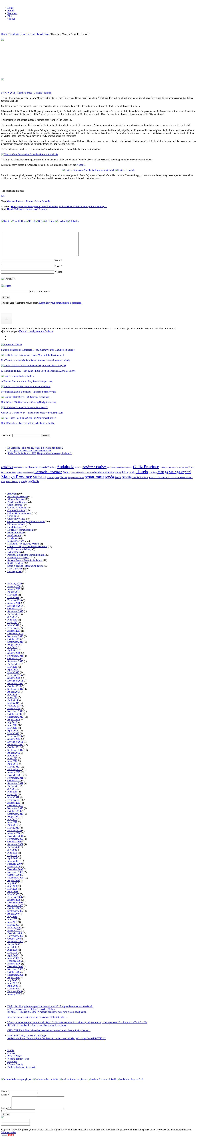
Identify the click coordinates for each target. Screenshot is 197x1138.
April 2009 (12, 858)
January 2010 (13, 833)
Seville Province (140, 477)
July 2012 (12, 755)
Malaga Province (16, 476)
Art (108, 467)
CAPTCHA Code (39, 291)
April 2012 (12, 764)
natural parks (53, 477)
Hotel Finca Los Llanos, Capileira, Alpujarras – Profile (27, 423)
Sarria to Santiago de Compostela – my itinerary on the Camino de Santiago (38, 349)
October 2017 (14, 608)
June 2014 (12, 697)
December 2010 (15, 805)
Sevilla (118, 477)
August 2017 (13, 614)
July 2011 (12, 789)
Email (58, 266)
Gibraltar (11, 516)
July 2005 (12, 980)
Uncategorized (14, 571)
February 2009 (14, 863)
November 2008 (15, 872)
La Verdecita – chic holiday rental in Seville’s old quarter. (35, 447)
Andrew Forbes (24, 92)
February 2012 (14, 769)
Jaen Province (14, 535)
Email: (5, 1094)
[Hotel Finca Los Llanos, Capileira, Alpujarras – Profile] (28, 418)
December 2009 (15, 836)
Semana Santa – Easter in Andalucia (24, 560)
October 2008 (14, 875)
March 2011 (13, 797)
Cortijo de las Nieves (180, 467)
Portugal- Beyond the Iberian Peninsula (26, 554)
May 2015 (12, 666)
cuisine (12, 472)
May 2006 (12, 952)
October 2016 (14, 639)
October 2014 (14, 686)
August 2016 (13, 644)
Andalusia (78, 467)
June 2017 (12, 619)
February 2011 (14, 800)
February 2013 (14, 736)
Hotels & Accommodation (20, 529)
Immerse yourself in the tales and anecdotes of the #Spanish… (37, 1017)
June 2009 (12, 852)
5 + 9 (4, 1111)
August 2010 (13, 816)
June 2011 (12, 791)
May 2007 (12, 922)
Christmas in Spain (166, 467)
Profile (10, 1050)
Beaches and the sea (17, 502)
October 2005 (14, 972)
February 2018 (14, 600)
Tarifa (35, 481)
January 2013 (13, 739)
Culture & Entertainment (19, 513)
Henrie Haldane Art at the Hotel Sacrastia (27, 209)
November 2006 (15, 936)
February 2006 (14, 961)
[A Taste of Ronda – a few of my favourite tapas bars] (17, 376)
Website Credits (15, 1064)
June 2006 (12, 949)
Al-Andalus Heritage (17, 496)
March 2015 (13, 672)
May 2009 (12, 855)
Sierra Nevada (12, 481)
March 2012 (13, 766)
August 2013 (13, 719)
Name (58, 260)
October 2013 (14, 714)
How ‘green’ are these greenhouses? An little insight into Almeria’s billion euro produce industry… (59, 206)
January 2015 (13, 678)
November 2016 (15, 636)
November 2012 (15, 744)
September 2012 (15, 750)
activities (7, 467)
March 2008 (13, 894)
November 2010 (15, 808)
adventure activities (20, 468)
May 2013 (12, 728)
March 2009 (13, 861)
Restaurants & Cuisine (18, 557)
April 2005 (12, 985)
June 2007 (12, 919)
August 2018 (13, 592)
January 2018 (13, 603)
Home (4, 34)
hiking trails (129, 472)
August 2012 (13, 752)
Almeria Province (47, 467)
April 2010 (12, 825)
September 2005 (15, 974)
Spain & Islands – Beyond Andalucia (25, 566)
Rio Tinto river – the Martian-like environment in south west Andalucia (35, 360)
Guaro (66, 472)
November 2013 (15, 711)
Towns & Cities (15, 568)
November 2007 (15, 905)
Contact (11, 1053)
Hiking (118, 472)
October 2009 (14, 841)
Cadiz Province (146, 466)
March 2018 (13, 597)
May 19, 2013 (8, 92)
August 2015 (13, 664)
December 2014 (15, 680)
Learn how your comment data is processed (60, 302)
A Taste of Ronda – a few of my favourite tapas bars (26, 381)
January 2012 (13, 772)
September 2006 (15, 941)
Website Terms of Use (18, 1058)
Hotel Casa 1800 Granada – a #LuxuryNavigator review (28, 402)
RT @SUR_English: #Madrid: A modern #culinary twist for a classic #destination (46, 1012)
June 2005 (12, 983)
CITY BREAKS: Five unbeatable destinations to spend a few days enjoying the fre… (48, 1030)
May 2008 (12, 888)
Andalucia (65, 466)
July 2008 (12, 883)
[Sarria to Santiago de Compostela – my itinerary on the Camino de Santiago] (11, 344)
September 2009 (15, 844)
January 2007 (13, 930)
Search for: (6, 435)
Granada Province (42, 92)
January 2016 (13, 653)
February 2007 (14, 927)
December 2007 (15, 902)
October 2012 (14, 747)
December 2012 (15, 741)
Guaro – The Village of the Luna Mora (26, 521)
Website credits (8, 1132)
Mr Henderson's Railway (19, 549)
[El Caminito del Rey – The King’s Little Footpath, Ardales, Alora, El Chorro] (33, 365)
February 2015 (14, 675)
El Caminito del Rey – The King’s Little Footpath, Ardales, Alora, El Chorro (38, 370)
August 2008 (13, 880)
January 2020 (13, 586)
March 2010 (13, 827)
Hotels (142, 471)
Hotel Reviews (14, 527)
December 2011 (15, 775)
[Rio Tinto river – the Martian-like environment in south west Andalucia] (32, 355)
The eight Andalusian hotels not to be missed (29, 450)
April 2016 (12, 650)
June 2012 (12, 758)
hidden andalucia (104, 472)
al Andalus (33, 467)
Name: (5, 1091)
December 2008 (15, 869)
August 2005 (13, 977)
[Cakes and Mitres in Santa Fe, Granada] (52, 56)
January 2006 (13, 963)
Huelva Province (15, 532)
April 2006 (12, 955)
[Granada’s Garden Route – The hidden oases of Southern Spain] (24, 407)
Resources (12, 1061)
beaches (114, 467)
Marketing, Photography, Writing (23, 543)
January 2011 (13, 802)
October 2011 (14, 780)
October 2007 (14, 908)
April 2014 (12, 700)
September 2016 (15, 642)
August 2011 (13, 786)
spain (22, 481)
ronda (109, 477)
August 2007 (13, 913)
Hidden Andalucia (16, 524)
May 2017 (12, 622)
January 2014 (13, 708)
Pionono (80, 165)
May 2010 (12, 822)
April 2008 (12, 891)
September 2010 (15, 814)
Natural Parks (14, 552)
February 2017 (14, 628)
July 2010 (12, 819)
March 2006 (13, 958)
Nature (63, 477)
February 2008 (14, 897)
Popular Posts (14, 336)
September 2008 (15, 877)
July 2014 (12, 694)
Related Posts (13, 339)
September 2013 (15, 716)
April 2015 (12, 669)
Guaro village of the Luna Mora (82, 472)
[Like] (1, 190)
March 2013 (13, 733)
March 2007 (13, 924)
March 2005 (13, 988)
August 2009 (13, 847)
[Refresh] (6, 285)
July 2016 (12, 647)
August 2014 (13, 691)
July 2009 (12, 850)
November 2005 (15, 969)
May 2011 (12, 794)
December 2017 (15, 605)
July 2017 (12, 617)
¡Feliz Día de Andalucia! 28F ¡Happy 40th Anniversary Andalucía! (39, 453)
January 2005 (13, 994)
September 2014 (15, 689)
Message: (6, 1108)
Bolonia (120, 468)
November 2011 (15, 777)
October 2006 (14, 938)
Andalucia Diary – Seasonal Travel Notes (29, 34)
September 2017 (15, 611)
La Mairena (153, 473)
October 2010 (14, 811)
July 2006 (12, 947)
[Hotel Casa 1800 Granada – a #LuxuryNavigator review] (26, 397)
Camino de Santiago (17, 507)
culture (19, 472)
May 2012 (12, 761)
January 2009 (13, 866)
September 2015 (15, 661)
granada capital (28, 472)
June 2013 (12, 725)
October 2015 (14, 658)
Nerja (70, 478)
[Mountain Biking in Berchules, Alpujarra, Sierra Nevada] (25, 386)
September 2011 (15, 783)
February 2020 (14, 583)
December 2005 (15, 966)
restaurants (94, 476)
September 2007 (15, 911)
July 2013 (12, 722)
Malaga (162, 472)
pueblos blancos (78, 478)
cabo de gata (127, 467)
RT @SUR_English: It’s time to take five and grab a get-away (37, 1025)
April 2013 (12, 730)
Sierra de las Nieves (158, 477)
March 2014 (13, 703)
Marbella (39, 477)
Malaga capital (180, 472)
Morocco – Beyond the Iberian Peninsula (27, 546)
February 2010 (14, 830)
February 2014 (14, 705)
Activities (12, 493)
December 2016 (15, 633)
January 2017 (13, 630)
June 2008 (12, 886)
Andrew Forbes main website (21, 1067)
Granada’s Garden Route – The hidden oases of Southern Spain (32, 412)
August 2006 (13, 944)
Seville (127, 477)
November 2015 (15, 655)
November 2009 (15, 838)
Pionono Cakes (33, 201)
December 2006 (15, 933)
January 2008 (13, 900)
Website (58, 271)
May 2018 (12, 594)
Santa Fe (46, 201)
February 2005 (14, 991)
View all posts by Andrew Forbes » (36, 331)
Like (3, 196)
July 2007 (12, 916)
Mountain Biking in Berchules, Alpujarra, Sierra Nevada (28, 391)
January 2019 (13, 589)
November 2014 (15, 683)
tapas (28, 481)
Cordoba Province (16, 510)
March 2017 (13, 625)
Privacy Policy (14, 1056)
